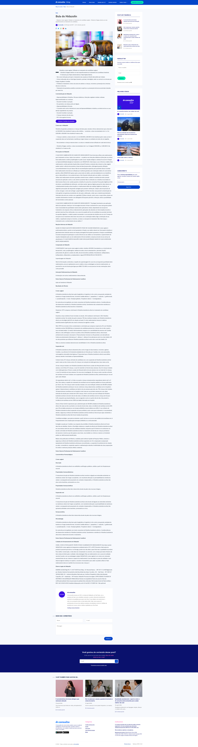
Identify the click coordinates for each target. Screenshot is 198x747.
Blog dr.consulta (59, 6)
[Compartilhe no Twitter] (58, 29)
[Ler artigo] (119, 21)
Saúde (86, 726)
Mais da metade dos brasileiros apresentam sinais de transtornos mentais (127, 134)
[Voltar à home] (62, 721)
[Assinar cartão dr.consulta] (66, 121)
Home (84, 2)
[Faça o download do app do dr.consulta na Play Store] (59, 732)
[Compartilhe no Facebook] (56, 29)
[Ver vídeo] (128, 103)
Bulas (65, 6)
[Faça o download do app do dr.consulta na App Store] (65, 732)
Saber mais (123, 2)
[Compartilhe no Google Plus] (63, 29)
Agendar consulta (137, 2)
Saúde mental (113, 2)
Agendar (128, 187)
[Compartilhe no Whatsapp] (60, 29)
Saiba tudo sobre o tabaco (125, 157)
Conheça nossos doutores (73, 608)
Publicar (108, 638)
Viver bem (92, 2)
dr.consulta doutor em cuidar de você (128, 111)
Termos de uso (127, 744)
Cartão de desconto (90, 724)
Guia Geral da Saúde (90, 730)
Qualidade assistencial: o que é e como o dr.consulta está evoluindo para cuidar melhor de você (127, 700)
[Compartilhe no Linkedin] (65, 29)
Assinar (121, 78)
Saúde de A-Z (101, 2)
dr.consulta (60, 25)
